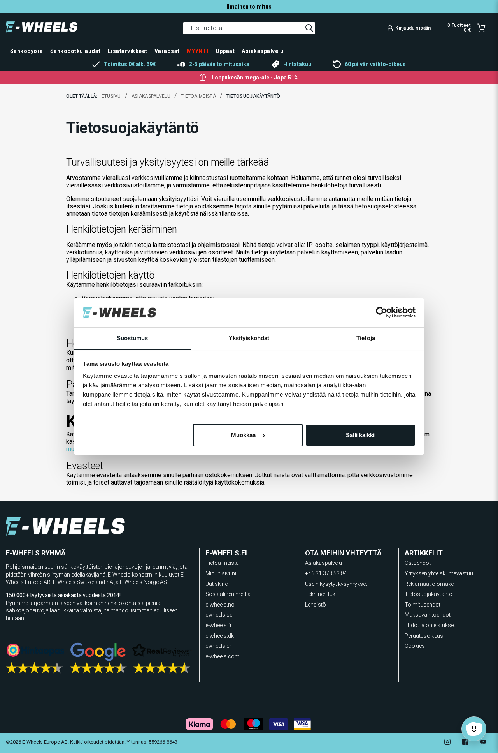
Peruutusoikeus (424, 636)
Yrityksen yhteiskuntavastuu (439, 573)
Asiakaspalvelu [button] (262, 51)
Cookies (415, 646)
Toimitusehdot (422, 604)
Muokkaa (243, 435)
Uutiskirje (216, 584)
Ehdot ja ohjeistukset (430, 625)
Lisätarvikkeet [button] (127, 51)
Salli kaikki (360, 435)
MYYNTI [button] (198, 51)
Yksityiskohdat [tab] (249, 338)
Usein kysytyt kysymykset (336, 584)
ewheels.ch (219, 646)
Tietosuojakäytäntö (428, 594)
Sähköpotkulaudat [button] (75, 51)
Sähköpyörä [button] (26, 51)
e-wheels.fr (218, 625)
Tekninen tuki (321, 594)
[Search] (309, 28)
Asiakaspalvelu (151, 96)
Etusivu (111, 96)
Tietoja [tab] (365, 338)
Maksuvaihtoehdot (428, 615)
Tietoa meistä (198, 96)
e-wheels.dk (219, 636)
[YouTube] (483, 742)
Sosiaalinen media (228, 594)
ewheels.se (218, 615)
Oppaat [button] (225, 51)
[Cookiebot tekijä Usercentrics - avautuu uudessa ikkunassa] (381, 312)
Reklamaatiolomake (429, 584)
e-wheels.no (220, 604)
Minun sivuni (220, 573)
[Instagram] (447, 742)
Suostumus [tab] (132, 338)
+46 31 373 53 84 (326, 573)
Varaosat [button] (167, 51)
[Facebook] (465, 742)
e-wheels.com (222, 656)
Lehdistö (315, 604)
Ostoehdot (418, 563)
